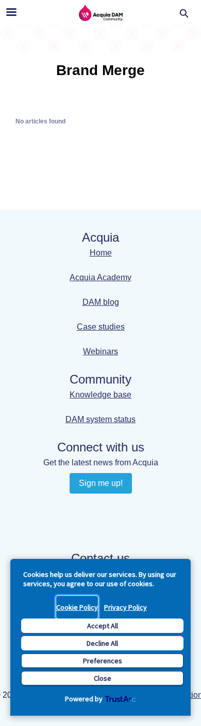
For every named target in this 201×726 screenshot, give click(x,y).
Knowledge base (100, 394)
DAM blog (100, 302)
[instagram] (90, 525)
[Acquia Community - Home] (100, 13)
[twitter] (111, 525)
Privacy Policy (125, 607)
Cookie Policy (77, 607)
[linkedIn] (90, 506)
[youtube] (111, 506)
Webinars (100, 351)
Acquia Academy (100, 277)
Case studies (101, 326)
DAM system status (100, 419)
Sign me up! (101, 483)
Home (101, 252)
